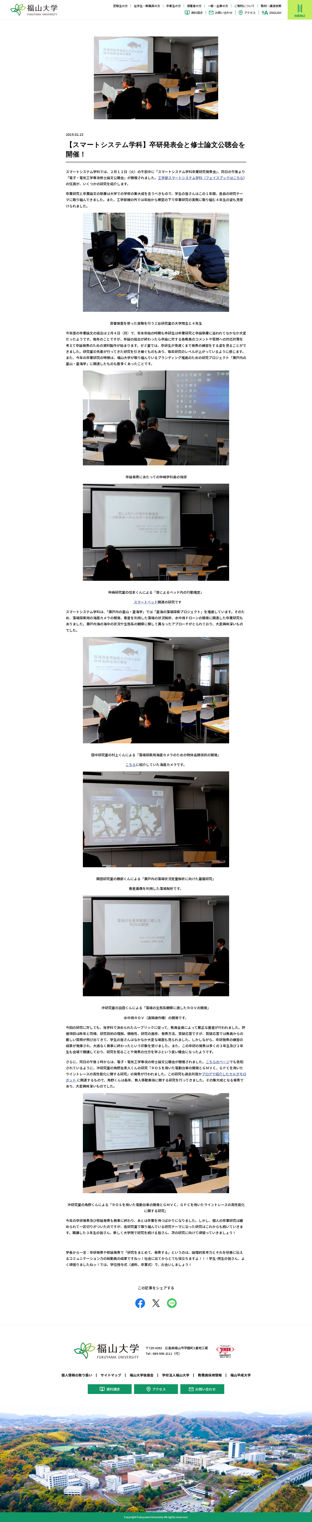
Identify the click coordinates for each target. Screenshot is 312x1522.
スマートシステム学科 (185, 177)
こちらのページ (218, 1061)
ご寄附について (244, 6)
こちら (238, 177)
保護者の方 (194, 6)
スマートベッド (146, 602)
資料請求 (197, 12)
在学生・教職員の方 (147, 6)
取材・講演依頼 (271, 6)
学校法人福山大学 (175, 1375)
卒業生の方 (173, 6)
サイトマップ (111, 1375)
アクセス (250, 12)
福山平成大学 (240, 1375)
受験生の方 (120, 6)
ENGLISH (275, 13)
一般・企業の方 (218, 6)
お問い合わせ (224, 12)
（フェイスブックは (217, 177)
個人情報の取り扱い (76, 1375)
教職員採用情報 (210, 1375)
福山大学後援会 (142, 1375)
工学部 (163, 177)
